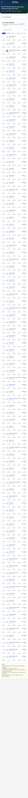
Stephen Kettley (12, 314)
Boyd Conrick (11, 43)
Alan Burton (11, 468)
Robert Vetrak (12, 349)
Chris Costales (12, 537)
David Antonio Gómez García (15, 398)
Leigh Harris (11, 440)
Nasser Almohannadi (13, 656)
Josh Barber (11, 217)
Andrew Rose (11, 510)
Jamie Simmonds (12, 57)
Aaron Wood (11, 238)
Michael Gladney (12, 210)
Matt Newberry (12, 126)
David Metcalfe (12, 384)
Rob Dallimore (12, 175)
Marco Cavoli (11, 252)
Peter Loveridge (12, 78)
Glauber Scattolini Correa (14, 607)
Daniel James (11, 405)
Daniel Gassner (12, 287)
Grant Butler (11, 182)
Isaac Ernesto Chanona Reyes (15, 482)
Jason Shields (12, 280)
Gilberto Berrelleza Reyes (14, 112)
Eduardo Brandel (12, 328)
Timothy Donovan (12, 621)
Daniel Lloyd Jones (13, 92)
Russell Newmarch (13, 321)
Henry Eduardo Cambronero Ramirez (15, 586)
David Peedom (12, 64)
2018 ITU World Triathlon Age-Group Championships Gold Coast (12, 7)
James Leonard (12, 419)
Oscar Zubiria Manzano (13, 259)
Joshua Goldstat (12, 36)
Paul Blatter (11, 489)
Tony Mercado (12, 530)
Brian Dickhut (11, 454)
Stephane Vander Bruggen (14, 50)
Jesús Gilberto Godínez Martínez (15, 447)
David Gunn (11, 635)
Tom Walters (11, 600)
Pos (3, 33)
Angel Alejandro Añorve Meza (15, 377)
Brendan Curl (11, 412)
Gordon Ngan (11, 266)
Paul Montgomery (12, 614)
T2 (21, 33)
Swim (13, 33)
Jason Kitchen (12, 551)
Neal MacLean (12, 579)
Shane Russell (12, 593)
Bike (19, 33)
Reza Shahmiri (12, 461)
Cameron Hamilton (13, 154)
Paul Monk (11, 503)
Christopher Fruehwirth (13, 572)
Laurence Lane (12, 363)
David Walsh (11, 105)
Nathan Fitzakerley (13, 85)
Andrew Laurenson (13, 245)
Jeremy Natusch (12, 119)
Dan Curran (11, 516)
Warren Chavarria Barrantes (14, 642)
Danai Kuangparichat (13, 433)
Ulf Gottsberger (12, 370)
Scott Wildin (11, 147)
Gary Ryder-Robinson (13, 565)
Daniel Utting (11, 475)
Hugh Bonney (11, 140)
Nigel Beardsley (12, 335)
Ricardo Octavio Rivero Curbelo (15, 307)
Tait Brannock (12, 98)
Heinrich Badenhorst (13, 496)
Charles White (12, 273)
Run (24, 33)
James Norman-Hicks (13, 189)
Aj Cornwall (11, 224)
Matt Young (11, 301)
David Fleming (12, 231)
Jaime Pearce (12, 523)
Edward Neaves (12, 544)
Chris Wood (11, 196)
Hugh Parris (11, 342)
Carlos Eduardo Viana (13, 294)
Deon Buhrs (11, 356)
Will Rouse (11, 426)
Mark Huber (11, 161)
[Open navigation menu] (2, 2)
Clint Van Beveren (12, 133)
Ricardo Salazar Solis (13, 649)
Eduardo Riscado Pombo (14, 628)
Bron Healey (11, 203)
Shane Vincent (12, 71)
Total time (8, 33)
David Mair (11, 391)
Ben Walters (11, 168)
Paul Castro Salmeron (13, 558)
